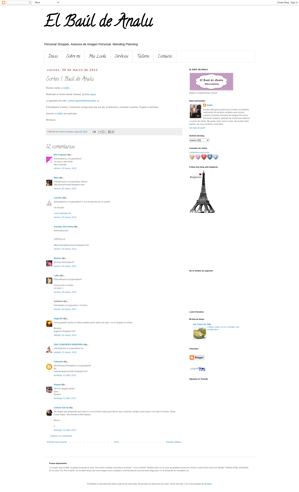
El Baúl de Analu (98, 23)
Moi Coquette (60, 155)
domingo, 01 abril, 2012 (65, 375)
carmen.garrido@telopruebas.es (83, 100)
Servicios (121, 56)
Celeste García (61, 407)
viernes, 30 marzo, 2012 (65, 168)
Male (56, 178)
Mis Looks (97, 56)
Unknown (58, 361)
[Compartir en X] (106, 131)
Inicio (53, 56)
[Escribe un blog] (103, 131)
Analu (209, 105)
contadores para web (199, 152)
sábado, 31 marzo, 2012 (65, 335)
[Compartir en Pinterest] (113, 131)
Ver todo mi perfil (197, 128)
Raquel (57, 384)
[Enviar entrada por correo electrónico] (94, 132)
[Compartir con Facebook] (109, 131)
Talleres (143, 56)
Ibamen (57, 258)
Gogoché (58, 318)
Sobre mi (73, 56)
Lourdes (58, 198)
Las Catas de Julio (202, 324)
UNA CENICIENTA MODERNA (68, 344)
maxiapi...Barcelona (63, 226)
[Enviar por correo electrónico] (99, 131)
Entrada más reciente (57, 442)
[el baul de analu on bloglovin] (202, 212)
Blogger (208, 484)
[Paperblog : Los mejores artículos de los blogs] (197, 371)
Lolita (56, 275)
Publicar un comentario (61, 436)
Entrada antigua (173, 442)
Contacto (165, 56)
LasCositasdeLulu (62, 213)
